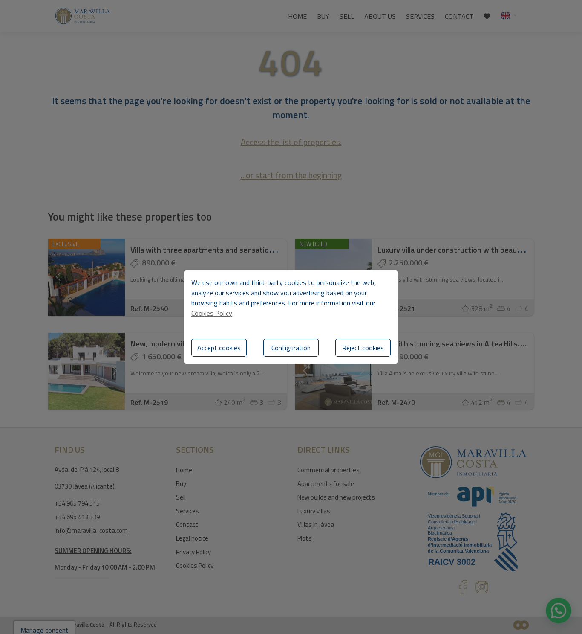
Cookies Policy (211, 313)
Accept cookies (219, 348)
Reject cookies (363, 348)
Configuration (291, 348)
